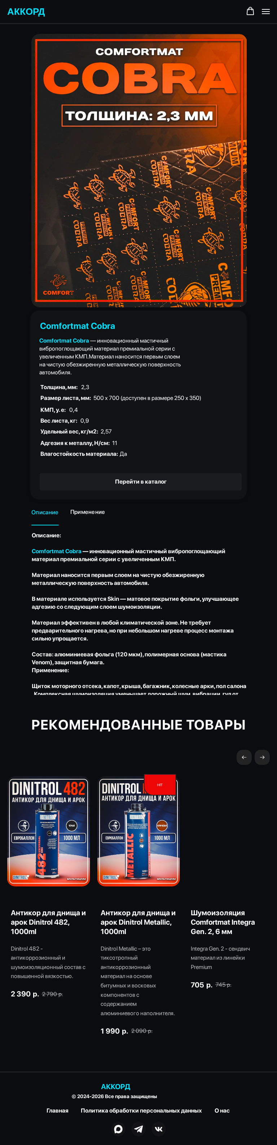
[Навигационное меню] (266, 11)
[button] (250, 11)
